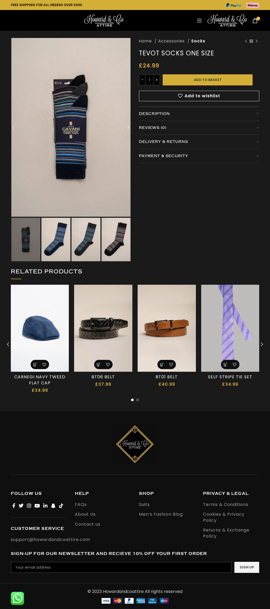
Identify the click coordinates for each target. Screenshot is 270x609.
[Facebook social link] (14, 506)
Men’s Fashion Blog (161, 514)
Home (146, 41)
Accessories (172, 41)
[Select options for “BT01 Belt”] (162, 364)
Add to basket (208, 79)
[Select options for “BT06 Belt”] (98, 364)
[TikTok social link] (61, 506)
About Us (85, 514)
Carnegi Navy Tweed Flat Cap (39, 380)
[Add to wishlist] (44, 364)
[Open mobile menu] (199, 20)
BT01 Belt (167, 377)
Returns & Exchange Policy (226, 533)
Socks (198, 41)
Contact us (87, 524)
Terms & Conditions (225, 504)
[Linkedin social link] (45, 506)
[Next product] (256, 41)
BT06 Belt (103, 377)
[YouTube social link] (37, 506)
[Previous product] (246, 41)
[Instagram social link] (29, 506)
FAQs (81, 504)
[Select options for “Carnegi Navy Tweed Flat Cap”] (35, 364)
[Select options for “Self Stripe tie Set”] (225, 364)
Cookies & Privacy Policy (223, 517)
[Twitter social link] (21, 506)
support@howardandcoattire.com (50, 539)
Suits (144, 504)
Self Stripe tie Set (230, 377)
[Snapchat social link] (53, 506)
